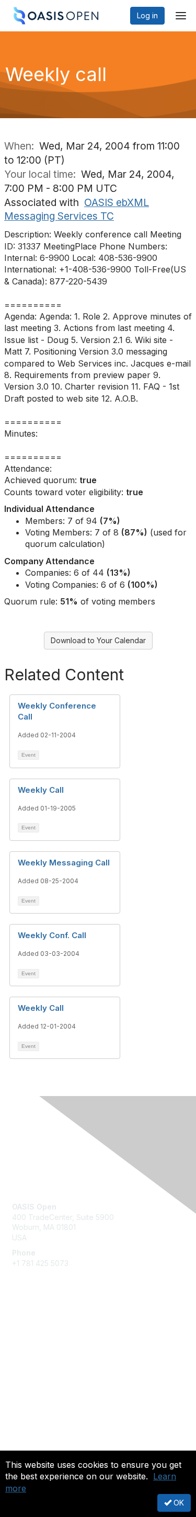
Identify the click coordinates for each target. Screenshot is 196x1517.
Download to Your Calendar (98, 640)
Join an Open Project (48, 1347)
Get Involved (34, 1332)
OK (177, 1502)
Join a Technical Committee (59, 1363)
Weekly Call (41, 790)
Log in (147, 15)
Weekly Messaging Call (64, 863)
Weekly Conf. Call (52, 935)
